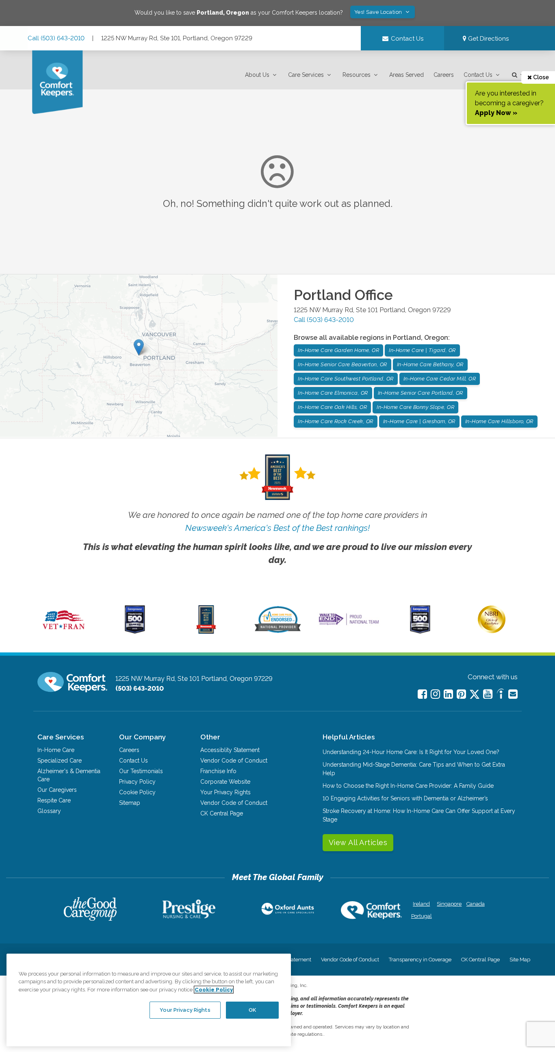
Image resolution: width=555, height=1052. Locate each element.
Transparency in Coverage (420, 959)
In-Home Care (55, 750)
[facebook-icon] (422, 694)
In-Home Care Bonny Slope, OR (415, 407)
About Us (257, 75)
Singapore (448, 904)
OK (252, 1010)
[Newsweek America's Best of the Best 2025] (206, 631)
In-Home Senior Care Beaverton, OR (342, 364)
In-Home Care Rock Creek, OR (335, 421)
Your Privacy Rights (225, 792)
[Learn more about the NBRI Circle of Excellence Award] (491, 631)
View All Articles (358, 842)
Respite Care (54, 800)
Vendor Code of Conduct (233, 760)
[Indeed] (500, 695)
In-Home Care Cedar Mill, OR (439, 379)
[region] (149, 1000)
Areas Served (406, 75)
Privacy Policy (137, 781)
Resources (357, 75)
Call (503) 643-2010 (56, 38)
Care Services (306, 75)
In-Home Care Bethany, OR (430, 364)
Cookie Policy (137, 792)
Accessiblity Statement (230, 750)
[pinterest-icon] (461, 694)
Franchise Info (218, 771)
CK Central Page (221, 813)
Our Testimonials (141, 771)
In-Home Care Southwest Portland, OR (346, 379)
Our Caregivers (57, 790)
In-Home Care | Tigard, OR (422, 350)
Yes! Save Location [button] (379, 12)
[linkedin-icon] (448, 694)
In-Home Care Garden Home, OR (338, 350)
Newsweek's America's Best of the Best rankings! (277, 528)
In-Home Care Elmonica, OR (333, 393)
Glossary (49, 811)
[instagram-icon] (435, 694)
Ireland (421, 904)
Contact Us (478, 75)
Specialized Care (59, 760)
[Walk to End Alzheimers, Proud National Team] (348, 625)
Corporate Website (225, 781)
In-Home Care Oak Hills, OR (332, 407)
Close (540, 77)
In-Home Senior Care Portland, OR (420, 393)
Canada (475, 904)
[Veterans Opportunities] (63, 631)
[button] (261, 75)
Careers (444, 75)
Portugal (421, 916)
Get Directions (487, 38)
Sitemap (129, 803)
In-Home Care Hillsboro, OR (499, 421)
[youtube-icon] (487, 694)
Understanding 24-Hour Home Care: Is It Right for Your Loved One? (411, 752)
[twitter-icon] (474, 695)
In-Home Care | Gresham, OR (419, 421)
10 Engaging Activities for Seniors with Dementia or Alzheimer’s (405, 798)
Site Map (519, 959)
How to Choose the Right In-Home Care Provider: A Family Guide (408, 785)
